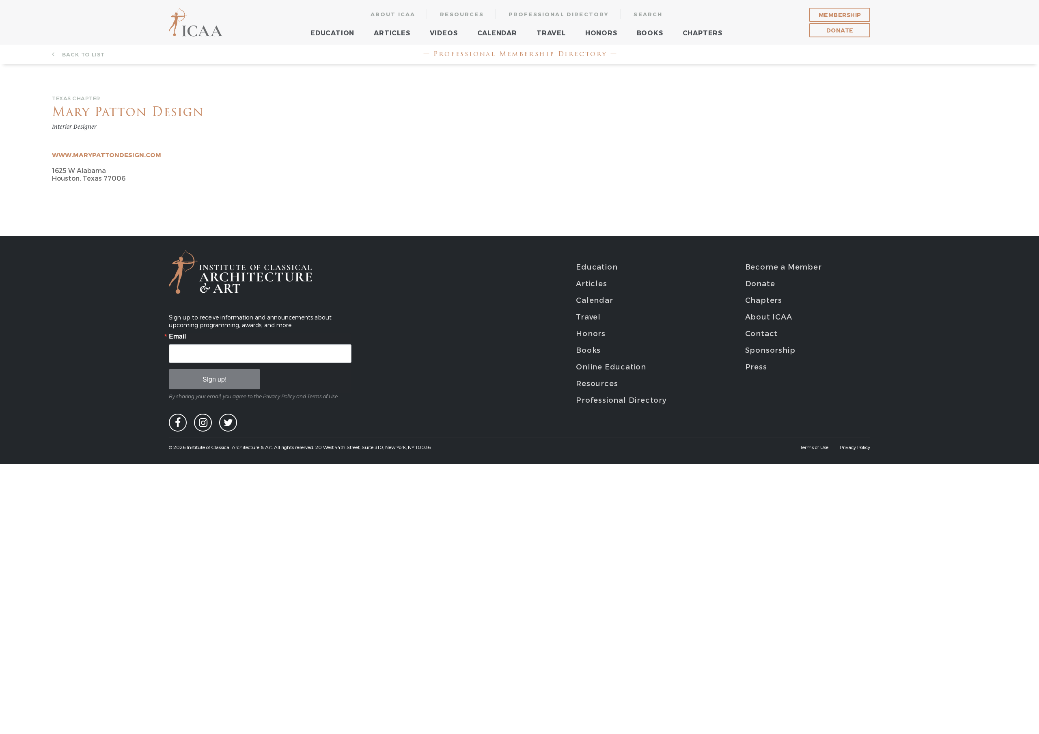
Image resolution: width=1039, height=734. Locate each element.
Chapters (702, 33)
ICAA (196, 22)
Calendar (497, 33)
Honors (601, 33)
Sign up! (214, 379)
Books (650, 33)
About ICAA (393, 14)
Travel (551, 33)
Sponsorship (770, 349)
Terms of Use (814, 447)
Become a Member (783, 266)
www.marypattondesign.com (106, 154)
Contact (761, 333)
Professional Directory (559, 14)
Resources (462, 14)
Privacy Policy (855, 447)
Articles (392, 33)
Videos (444, 33)
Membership (840, 14)
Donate (840, 30)
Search (648, 14)
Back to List (82, 54)
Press (756, 366)
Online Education (611, 366)
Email (177, 336)
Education (332, 33)
